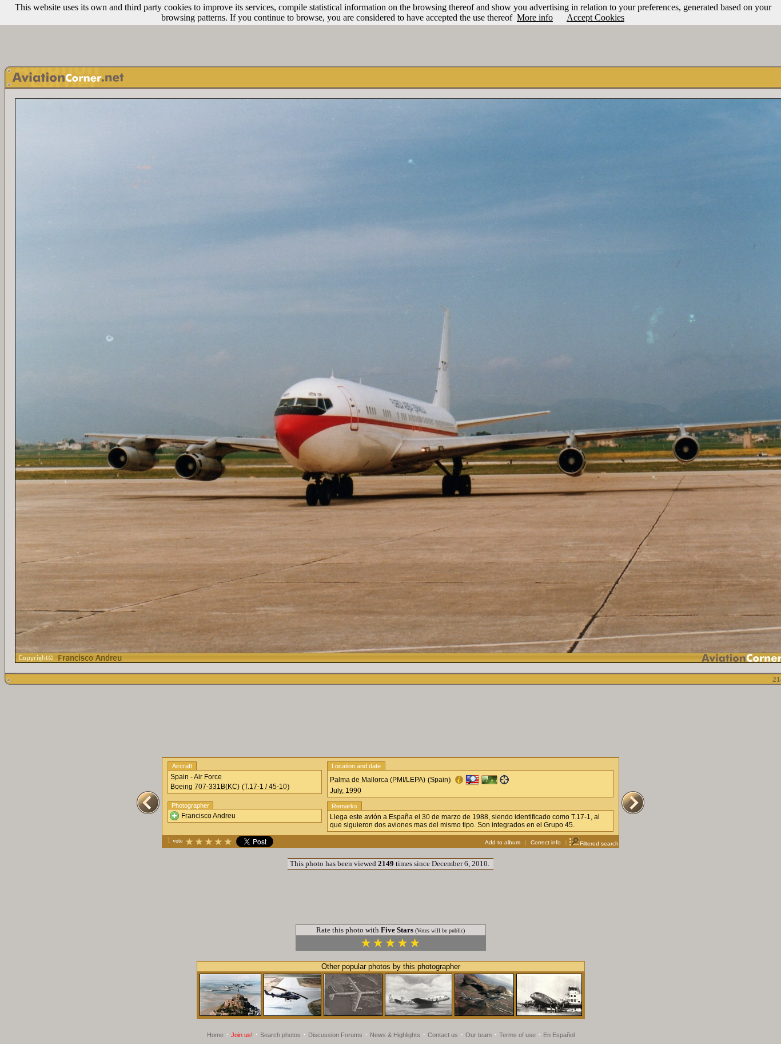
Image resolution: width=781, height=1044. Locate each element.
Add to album (502, 842)
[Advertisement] (390, 30)
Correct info (546, 842)
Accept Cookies (595, 17)
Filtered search (599, 843)
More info (535, 17)
